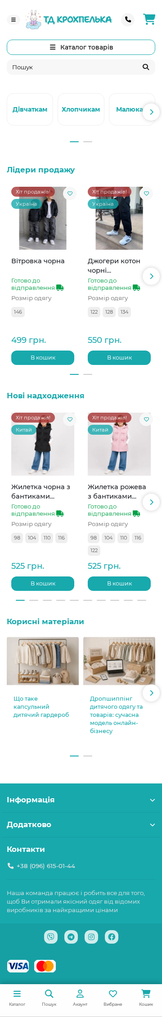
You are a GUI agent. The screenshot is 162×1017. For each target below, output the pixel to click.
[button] (10, 112)
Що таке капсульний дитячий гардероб (41, 706)
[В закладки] (69, 193)
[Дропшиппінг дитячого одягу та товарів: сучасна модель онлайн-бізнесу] (119, 661)
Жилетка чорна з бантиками (40, 491)
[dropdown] (13, 20)
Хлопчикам (81, 109)
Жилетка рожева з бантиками (117, 491)
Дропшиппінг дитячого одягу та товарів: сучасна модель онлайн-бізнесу (116, 714)
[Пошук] (146, 67)
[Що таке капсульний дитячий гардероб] (43, 661)
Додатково (29, 824)
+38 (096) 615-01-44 (46, 865)
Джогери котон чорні (114, 265)
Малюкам (132, 109)
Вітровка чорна (38, 261)
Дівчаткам (30, 109)
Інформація (31, 799)
